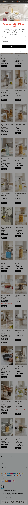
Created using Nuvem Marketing (14, 51)
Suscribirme (14, 46)
